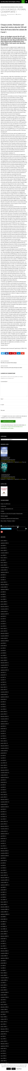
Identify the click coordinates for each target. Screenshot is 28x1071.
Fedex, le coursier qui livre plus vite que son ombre (11, 366)
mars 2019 (3, 626)
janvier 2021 (3, 582)
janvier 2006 (3, 975)
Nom (2, 399)
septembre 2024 (4, 543)
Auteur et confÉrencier (5, 503)
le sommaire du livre (5, 457)
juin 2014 (3, 755)
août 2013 (3, 779)
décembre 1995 (4, 1029)
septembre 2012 (4, 806)
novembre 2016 (4, 692)
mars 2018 (3, 655)
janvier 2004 (3, 989)
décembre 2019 (4, 606)
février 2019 (3, 628)
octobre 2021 (3, 569)
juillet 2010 (3, 860)
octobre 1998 (3, 1009)
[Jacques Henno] (21, 528)
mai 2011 (3, 843)
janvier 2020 (3, 604)
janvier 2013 (3, 797)
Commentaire (4, 381)
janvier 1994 (3, 1041)
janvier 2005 (3, 985)
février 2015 (3, 740)
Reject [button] (13, 1068)
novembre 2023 (4, 552)
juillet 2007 (3, 938)
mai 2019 (3, 621)
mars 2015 (3, 738)
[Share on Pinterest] (15, 353)
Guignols (21, 7)
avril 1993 (3, 1053)
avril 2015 (3, 736)
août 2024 (3, 545)
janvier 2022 (3, 565)
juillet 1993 (3, 1048)
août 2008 (3, 916)
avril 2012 (3, 816)
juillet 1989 (3, 1060)
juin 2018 (3, 648)
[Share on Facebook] (7, 353)
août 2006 (3, 960)
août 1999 (3, 999)
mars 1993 (3, 1055)
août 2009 (3, 887)
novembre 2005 (4, 977)
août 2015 (3, 726)
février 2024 (3, 550)
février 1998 (3, 1016)
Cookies (2, 511)
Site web (3, 410)
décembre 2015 (4, 716)
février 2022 (3, 562)
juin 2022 (3, 560)
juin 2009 (3, 892)
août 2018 (3, 643)
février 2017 (3, 687)
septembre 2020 (4, 589)
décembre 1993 (4, 1043)
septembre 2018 (4, 640)
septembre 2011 (4, 833)
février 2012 (3, 821)
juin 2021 (3, 577)
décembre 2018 (4, 633)
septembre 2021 (4, 572)
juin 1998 (3, 1014)
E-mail (2, 404)
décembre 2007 (4, 936)
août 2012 (3, 809)
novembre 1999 (4, 997)
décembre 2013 (4, 770)
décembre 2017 (4, 662)
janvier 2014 (3, 767)
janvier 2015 (3, 743)
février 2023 (3, 557)
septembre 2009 (4, 884)
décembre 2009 (4, 877)
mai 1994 (3, 1036)
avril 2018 (3, 652)
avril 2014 (3, 760)
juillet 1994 (3, 1033)
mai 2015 (3, 733)
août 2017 (3, 672)
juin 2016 (3, 701)
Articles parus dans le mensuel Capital (9, 7)
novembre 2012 (4, 801)
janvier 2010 (3, 875)
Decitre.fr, (17, 462)
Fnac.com (24, 462)
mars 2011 (3, 845)
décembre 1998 (4, 1007)
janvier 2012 (3, 823)
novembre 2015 (4, 718)
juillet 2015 (3, 728)
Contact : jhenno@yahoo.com (7, 508)
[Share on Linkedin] (19, 353)
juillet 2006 (3, 963)
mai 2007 (3, 941)
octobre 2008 (3, 911)
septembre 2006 (4, 958)
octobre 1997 (3, 1019)
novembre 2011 (4, 828)
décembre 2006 (4, 950)
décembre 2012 (4, 799)
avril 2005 (3, 982)
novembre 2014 (4, 748)
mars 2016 (3, 709)
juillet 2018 (3, 645)
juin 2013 (3, 784)
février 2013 (3, 794)
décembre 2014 (4, 745)
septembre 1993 (4, 1046)
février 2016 (3, 711)
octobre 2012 (3, 804)
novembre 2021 (4, 567)
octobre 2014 (3, 750)
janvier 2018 (3, 660)
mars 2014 (3, 762)
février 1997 (3, 1021)
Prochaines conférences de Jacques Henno (10, 518)
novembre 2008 (4, 909)
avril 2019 (3, 623)
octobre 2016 (3, 694)
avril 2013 (3, 789)
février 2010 (3, 872)
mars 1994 (3, 1038)
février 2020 (3, 601)
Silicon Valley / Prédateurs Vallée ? (8, 520)
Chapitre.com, (10, 462)
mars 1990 (3, 1058)
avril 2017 (3, 682)
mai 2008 (3, 924)
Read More (19, 1068)
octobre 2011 (3, 831)
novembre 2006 (4, 953)
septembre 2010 (4, 855)
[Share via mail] (23, 353)
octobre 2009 (3, 882)
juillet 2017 (3, 674)
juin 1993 (3, 1051)
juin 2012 (3, 811)
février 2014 (3, 765)
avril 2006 (3, 970)
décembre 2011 (4, 826)
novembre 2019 (4, 609)
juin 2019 (3, 618)
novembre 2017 (4, 665)
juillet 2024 (3, 547)
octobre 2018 (3, 638)
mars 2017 (3, 684)
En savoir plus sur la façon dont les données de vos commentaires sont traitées (13, 426)
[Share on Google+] (11, 353)
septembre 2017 (4, 670)
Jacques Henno (11, 14)
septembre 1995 (4, 1031)
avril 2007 (3, 943)
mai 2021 (3, 579)
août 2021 (3, 574)
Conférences (3, 506)
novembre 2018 (4, 635)
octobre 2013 (3, 775)
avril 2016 (3, 706)
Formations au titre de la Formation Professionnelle (11, 513)
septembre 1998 (4, 1011)
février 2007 (3, 948)
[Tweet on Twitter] (3, 353)
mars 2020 (3, 599)
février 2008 (3, 931)
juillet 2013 (3, 782)
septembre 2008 (4, 914)
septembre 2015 (4, 723)
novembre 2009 (4, 880)
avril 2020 (3, 596)
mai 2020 (3, 594)
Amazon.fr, (3, 462)
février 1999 (3, 1004)
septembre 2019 (4, 613)
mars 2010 (3, 870)
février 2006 (3, 972)
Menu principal (26, 1)
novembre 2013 (4, 772)
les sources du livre (5, 458)
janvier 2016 (3, 714)
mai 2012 (3, 814)
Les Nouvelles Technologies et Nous (10, 1)
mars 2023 (3, 555)
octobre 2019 (3, 611)
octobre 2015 (3, 721)
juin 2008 (3, 921)
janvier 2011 (3, 848)
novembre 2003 (4, 992)
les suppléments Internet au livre (8, 459)
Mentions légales (4, 516)
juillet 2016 (3, 699)
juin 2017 (3, 677)
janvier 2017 (3, 689)
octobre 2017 (3, 667)
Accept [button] (8, 1068)
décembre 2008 (4, 906)
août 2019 (3, 616)
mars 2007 (3, 946)
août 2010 (3, 858)
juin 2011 (3, 841)
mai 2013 (3, 787)
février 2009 (3, 902)
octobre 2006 (3, 955)
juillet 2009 (3, 889)
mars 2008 (3, 928)
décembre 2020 (4, 584)
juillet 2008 (3, 919)
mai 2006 (3, 968)
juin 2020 (3, 591)
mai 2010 (3, 865)
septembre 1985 (4, 1063)
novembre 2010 (4, 853)
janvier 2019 (3, 631)
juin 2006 (3, 965)
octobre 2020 (3, 587)
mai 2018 (3, 650)
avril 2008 (3, 926)
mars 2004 (3, 987)
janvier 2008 (3, 933)
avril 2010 (3, 867)
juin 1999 (3, 1002)
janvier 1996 (3, 1026)
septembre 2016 (4, 696)
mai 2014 (3, 757)
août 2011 (3, 836)
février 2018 (3, 657)
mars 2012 (3, 819)
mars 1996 (3, 1024)
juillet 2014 (3, 753)
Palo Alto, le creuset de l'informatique (9, 362)
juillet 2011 (3, 838)
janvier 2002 (3, 994)
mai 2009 (3, 894)
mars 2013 (3, 792)
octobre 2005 (3, 980)
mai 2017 (3, 679)
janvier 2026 (3, 540)
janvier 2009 (3, 904)
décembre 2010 (4, 850)
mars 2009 (3, 899)
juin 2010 (3, 863)
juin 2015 (3, 731)
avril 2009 (3, 897)
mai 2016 (3, 704)
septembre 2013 (4, 777)
